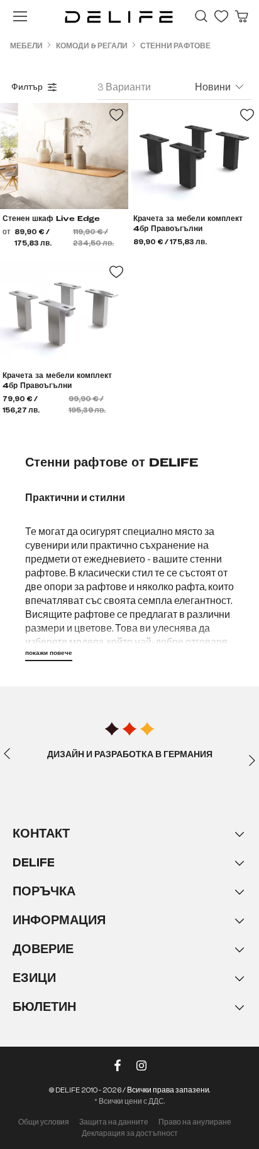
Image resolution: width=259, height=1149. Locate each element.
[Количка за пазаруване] (241, 16)
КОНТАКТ (41, 833)
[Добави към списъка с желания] (116, 115)
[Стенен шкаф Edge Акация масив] (64, 156)
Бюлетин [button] (44, 1007)
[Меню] (20, 16)
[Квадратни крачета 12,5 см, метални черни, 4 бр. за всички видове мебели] (195, 156)
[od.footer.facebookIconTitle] (117, 1068)
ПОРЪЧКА (44, 891)
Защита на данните (113, 1122)
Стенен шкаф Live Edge (51, 219)
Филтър (27, 87)
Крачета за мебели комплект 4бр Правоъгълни (188, 224)
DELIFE (34, 862)
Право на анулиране (194, 1122)
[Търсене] (201, 16)
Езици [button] (34, 978)
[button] (129, 933)
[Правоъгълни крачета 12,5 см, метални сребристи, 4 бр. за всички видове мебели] (64, 313)
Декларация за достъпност (130, 1133)
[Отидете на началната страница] (119, 16)
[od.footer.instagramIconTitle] (141, 1068)
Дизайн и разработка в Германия (129, 755)
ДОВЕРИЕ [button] (43, 949)
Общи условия (43, 1122)
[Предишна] (7, 753)
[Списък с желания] (221, 16)
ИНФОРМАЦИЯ (59, 920)
